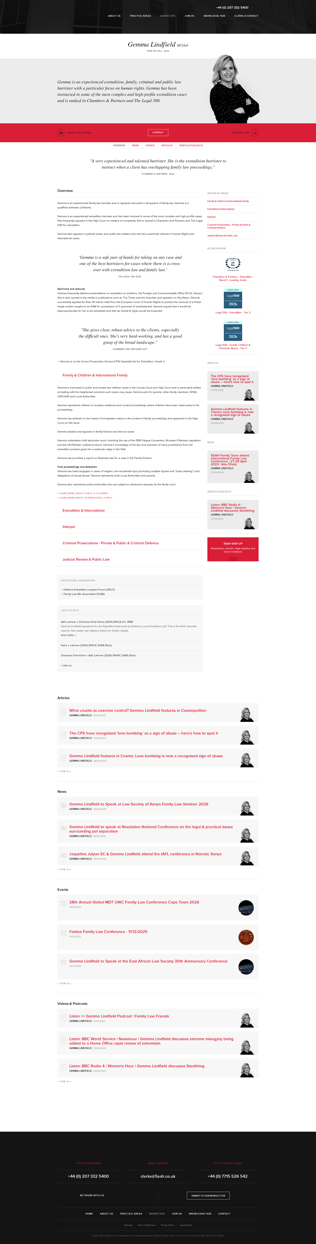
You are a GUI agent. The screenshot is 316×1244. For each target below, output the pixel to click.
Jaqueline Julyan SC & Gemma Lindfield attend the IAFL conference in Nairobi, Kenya (145, 854)
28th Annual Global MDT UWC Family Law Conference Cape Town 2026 (134, 902)
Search (256, 7)
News (135, 145)
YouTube (132, 1195)
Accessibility (186, 1225)
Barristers (157, 1213)
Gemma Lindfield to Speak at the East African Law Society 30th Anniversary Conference (148, 961)
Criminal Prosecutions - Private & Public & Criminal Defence (111, 543)
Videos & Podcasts (191, 145)
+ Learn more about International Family (85, 497)
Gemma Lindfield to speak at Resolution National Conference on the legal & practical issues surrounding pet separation (151, 829)
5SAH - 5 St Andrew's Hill (69, 11)
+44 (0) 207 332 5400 (232, 7)
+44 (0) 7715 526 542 (228, 1176)
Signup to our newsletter (208, 1195)
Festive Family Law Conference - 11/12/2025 (108, 931)
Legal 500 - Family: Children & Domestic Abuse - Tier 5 (233, 346)
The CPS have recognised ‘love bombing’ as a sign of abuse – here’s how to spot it (232, 379)
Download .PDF (240, 132)
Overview (119, 145)
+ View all (66, 665)
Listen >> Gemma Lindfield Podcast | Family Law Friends (119, 1016)
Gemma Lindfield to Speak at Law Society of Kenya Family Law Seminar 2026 (138, 804)
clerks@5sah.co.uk (158, 1176)
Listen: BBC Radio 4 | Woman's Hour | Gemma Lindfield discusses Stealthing (232, 508)
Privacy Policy (167, 1225)
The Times (129, 297)
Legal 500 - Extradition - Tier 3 (233, 312)
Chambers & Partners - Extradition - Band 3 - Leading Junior (233, 278)
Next (247, 166)
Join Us (177, 1213)
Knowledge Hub (200, 1213)
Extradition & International (84, 510)
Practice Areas (131, 1213)
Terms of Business (147, 1225)
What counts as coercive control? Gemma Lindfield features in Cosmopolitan (137, 710)
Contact (158, 132)
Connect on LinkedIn (79, 132)
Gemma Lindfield (222, 386)
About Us (106, 1213)
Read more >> (69, 635)
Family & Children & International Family (95, 375)
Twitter (121, 1195)
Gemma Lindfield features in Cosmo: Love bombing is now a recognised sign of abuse (232, 412)
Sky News (183, 297)
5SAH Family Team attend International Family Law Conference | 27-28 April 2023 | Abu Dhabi (230, 459)
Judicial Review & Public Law (86, 559)
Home (89, 1213)
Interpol (69, 527)
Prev (69, 166)
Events (150, 145)
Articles (166, 145)
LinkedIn (111, 1195)
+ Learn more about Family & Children (82, 493)
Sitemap (128, 1225)
